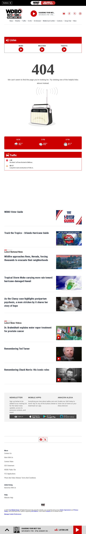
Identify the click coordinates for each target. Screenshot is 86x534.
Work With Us (8, 457)
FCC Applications (9, 474)
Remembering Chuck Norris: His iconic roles (26, 369)
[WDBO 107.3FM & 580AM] (43, 3)
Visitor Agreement (65, 510)
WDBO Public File (10, 470)
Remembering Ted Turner (17, 348)
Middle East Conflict (49, 21)
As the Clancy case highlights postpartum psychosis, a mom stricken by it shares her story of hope (26, 302)
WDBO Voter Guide (13, 211)
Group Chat (68, 21)
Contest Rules (8, 462)
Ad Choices (34, 511)
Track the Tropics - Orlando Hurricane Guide (26, 233)
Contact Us (8, 453)
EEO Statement (9, 466)
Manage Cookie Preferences (12, 514)
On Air (30, 21)
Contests (59, 21)
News (11, 21)
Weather (17, 21)
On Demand (37, 21)
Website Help (8, 498)
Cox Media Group (14, 510)
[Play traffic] (64, 49)
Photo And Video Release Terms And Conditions (20, 478)
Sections (6, 3)
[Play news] (21, 49)
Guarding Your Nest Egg (47, 13)
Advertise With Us (10, 488)
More (74, 21)
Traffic (24, 21)
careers (48, 511)
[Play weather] (42, 49)
